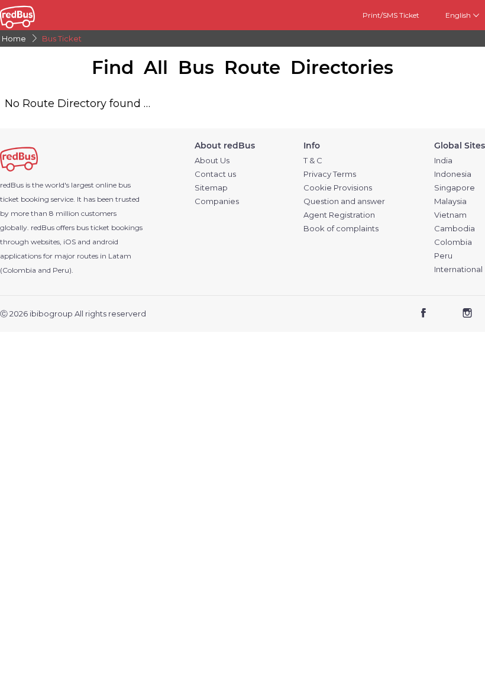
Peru (443, 256)
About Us (212, 160)
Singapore (454, 188)
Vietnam (450, 215)
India (443, 160)
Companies (217, 201)
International (458, 269)
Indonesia (452, 174)
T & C (312, 160)
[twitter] (445, 314)
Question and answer (344, 201)
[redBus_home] (31, 15)
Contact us (215, 174)
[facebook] (423, 314)
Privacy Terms (329, 174)
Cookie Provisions (337, 188)
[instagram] (467, 314)
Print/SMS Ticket (391, 15)
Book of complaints (341, 228)
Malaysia (450, 201)
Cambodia (454, 228)
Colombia (453, 242)
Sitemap (211, 188)
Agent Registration (339, 215)
